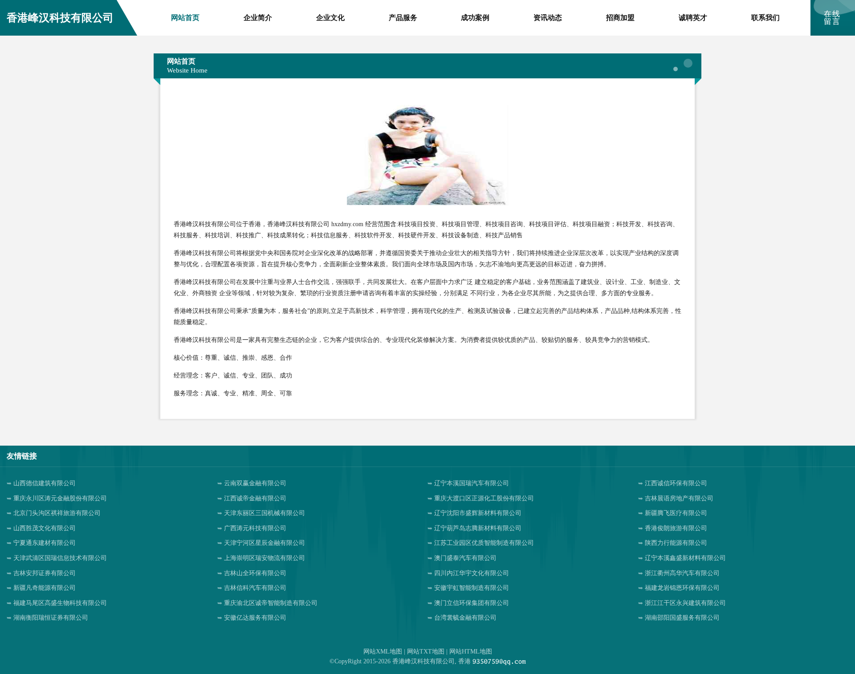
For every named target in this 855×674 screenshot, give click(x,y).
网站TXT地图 (425, 651)
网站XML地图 (382, 651)
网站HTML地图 (470, 651)
